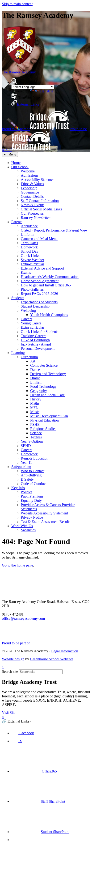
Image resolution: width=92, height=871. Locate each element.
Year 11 (26, 462)
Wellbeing (28, 310)
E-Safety (27, 479)
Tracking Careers (33, 336)
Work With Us (22, 526)
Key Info (18, 488)
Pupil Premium (32, 496)
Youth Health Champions (49, 315)
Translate (46, 91)
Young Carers (31, 323)
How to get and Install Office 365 (46, 285)
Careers (26, 319)
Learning (18, 353)
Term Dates (29, 243)
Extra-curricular (32, 264)
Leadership (29, 188)
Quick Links (30, 256)
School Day (29, 251)
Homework (29, 247)
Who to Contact (32, 471)
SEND (26, 446)
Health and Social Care (47, 395)
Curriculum (29, 357)
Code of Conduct (33, 484)
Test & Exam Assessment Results (45, 522)
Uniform (27, 234)
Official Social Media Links (41, 209)
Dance (35, 370)
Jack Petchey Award (36, 344)
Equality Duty (31, 500)
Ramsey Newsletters (36, 218)
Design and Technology (48, 374)
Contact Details (32, 196)
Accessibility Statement (38, 180)
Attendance (29, 226)
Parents (16, 222)
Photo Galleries (32, 289)
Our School (20, 167)
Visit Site (8, 713)
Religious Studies (43, 429)
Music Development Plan (49, 416)
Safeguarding (21, 467)
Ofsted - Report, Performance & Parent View (54, 230)
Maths (34, 403)
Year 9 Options (32, 441)
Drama (35, 378)
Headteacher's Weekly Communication (50, 277)
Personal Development (37, 348)
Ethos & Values (32, 184)
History (35, 399)
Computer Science (44, 365)
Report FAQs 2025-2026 (39, 294)
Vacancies (28, 530)
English (36, 382)
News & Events (32, 205)
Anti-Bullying (31, 475)
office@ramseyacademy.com (23, 618)
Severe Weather (32, 260)
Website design (13, 659)
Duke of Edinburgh (35, 340)
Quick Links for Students (39, 332)
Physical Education (44, 420)
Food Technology (43, 386)
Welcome (28, 171)
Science (36, 433)
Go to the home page (17, 565)
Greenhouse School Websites (51, 659)
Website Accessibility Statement (44, 513)
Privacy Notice (32, 517)
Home (16, 163)
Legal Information (64, 651)
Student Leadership (35, 306)
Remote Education (34, 458)
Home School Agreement (40, 281)
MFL (34, 408)
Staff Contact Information (40, 201)
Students (17, 298)
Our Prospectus (32, 213)
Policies (26, 492)
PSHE (35, 424)
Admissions (29, 175)
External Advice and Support (42, 268)
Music (34, 412)
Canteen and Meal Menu (39, 239)
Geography (38, 391)
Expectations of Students (39, 302)
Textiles (36, 437)
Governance (30, 192)
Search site (10, 671)
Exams (26, 272)
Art (32, 361)
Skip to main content (17, 4)
